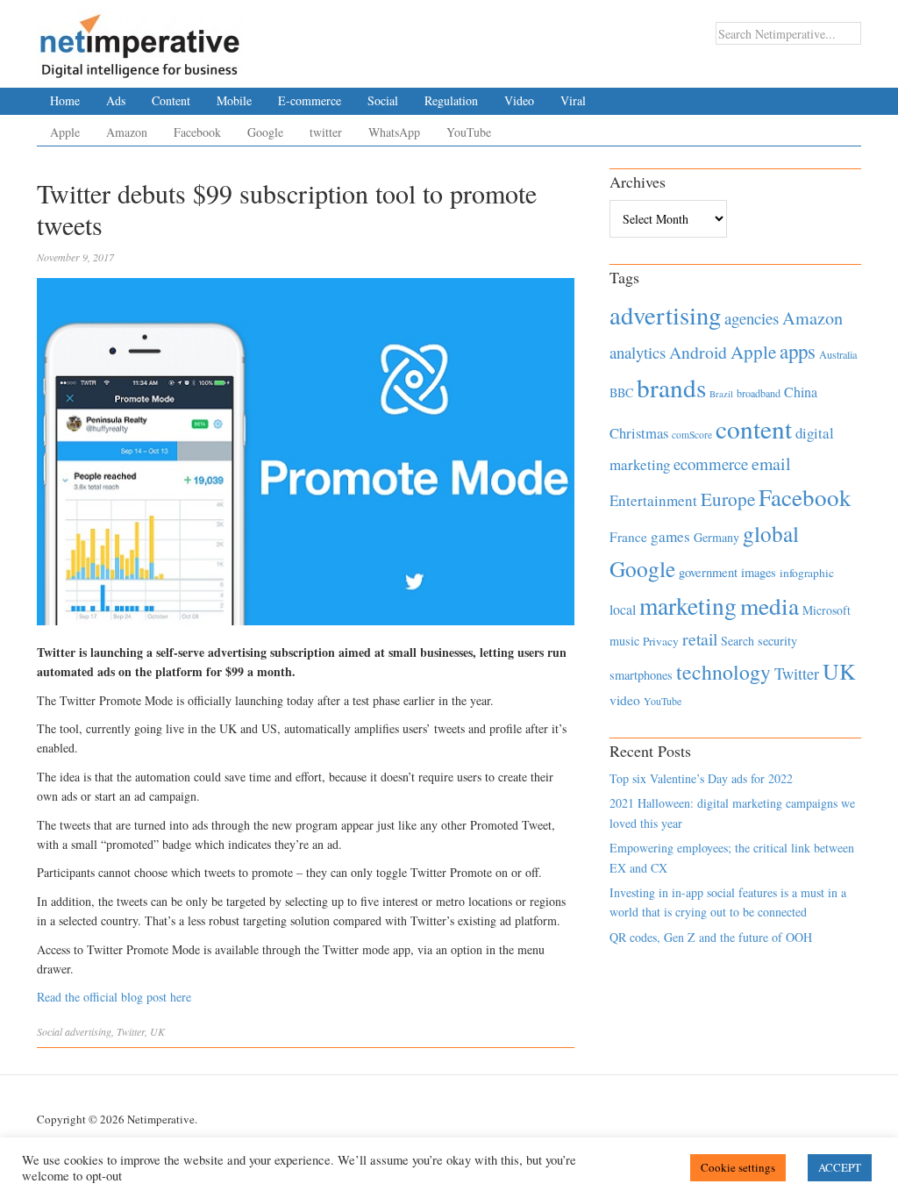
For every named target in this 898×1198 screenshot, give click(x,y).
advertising (88, 1031)
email (771, 463)
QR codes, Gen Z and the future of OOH (710, 937)
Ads (115, 100)
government (708, 572)
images (758, 572)
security (777, 640)
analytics (637, 352)
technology (723, 672)
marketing (688, 605)
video (624, 700)
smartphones (641, 675)
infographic (807, 573)
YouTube (468, 132)
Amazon (126, 132)
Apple (65, 132)
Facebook (197, 132)
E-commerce (309, 100)
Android (698, 352)
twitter (326, 132)
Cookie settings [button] (738, 1167)
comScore (692, 434)
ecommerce (711, 463)
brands (671, 387)
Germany (716, 537)
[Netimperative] (140, 39)
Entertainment (653, 500)
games (670, 536)
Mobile (234, 100)
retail (699, 639)
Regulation (451, 100)
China (800, 391)
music (624, 640)
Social (382, 100)
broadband (758, 393)
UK (157, 1031)
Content (171, 100)
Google (265, 132)
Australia (838, 354)
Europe (728, 499)
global (771, 533)
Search (737, 640)
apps (798, 351)
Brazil (721, 394)
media (769, 605)
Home (65, 100)
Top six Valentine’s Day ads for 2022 (701, 778)
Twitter (131, 1031)
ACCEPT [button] (839, 1167)
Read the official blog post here (114, 996)
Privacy (661, 641)
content (754, 428)
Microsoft (826, 610)
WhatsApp (394, 132)
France (628, 537)
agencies (751, 318)
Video (519, 100)
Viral (573, 100)
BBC (621, 392)
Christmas (638, 433)
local (622, 609)
